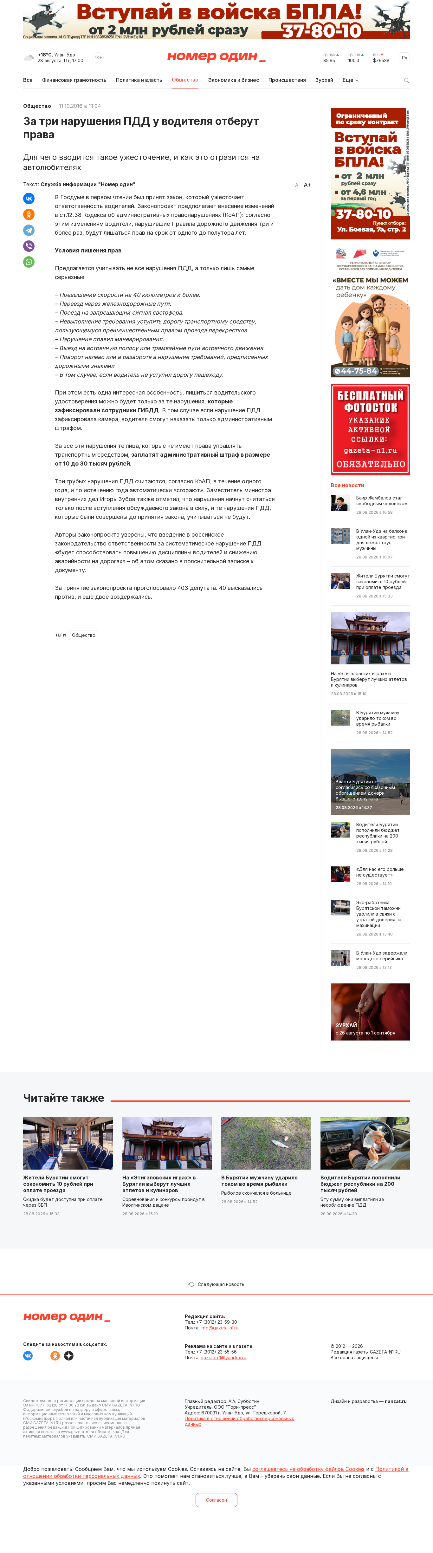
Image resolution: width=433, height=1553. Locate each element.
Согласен (216, 1500)
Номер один (216, 58)
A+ (308, 185)
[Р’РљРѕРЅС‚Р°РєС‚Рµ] (29, 198)
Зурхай (324, 80)
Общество (185, 79)
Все (28, 80)
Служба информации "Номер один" (88, 184)
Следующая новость (221, 1284)
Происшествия (287, 80)
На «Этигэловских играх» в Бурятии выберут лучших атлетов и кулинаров (159, 1183)
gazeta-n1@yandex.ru (223, 1357)
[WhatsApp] (29, 262)
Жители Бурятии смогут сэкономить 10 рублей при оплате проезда (58, 1183)
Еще (348, 80)
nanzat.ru (396, 1401)
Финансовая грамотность (74, 80)
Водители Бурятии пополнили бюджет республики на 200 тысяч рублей (360, 1183)
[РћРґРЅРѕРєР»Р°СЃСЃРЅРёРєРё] (29, 214)
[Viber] (29, 246)
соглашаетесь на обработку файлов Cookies (308, 1469)
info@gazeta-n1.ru (219, 1327)
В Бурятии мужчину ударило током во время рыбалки (259, 1180)
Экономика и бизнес (233, 80)
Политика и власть (139, 80)
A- (298, 185)
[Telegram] (29, 230)
